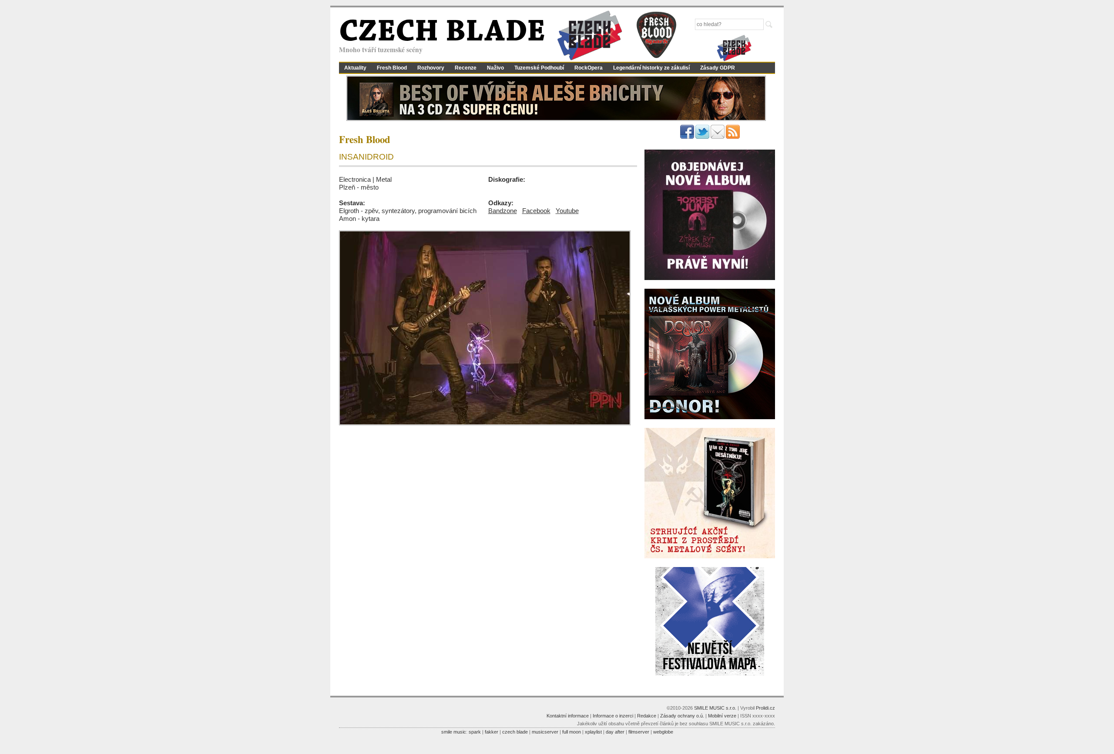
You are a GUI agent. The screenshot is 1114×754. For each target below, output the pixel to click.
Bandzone (502, 210)
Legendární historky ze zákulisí (651, 68)
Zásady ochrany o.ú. (682, 715)
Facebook (536, 210)
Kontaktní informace (568, 715)
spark (475, 731)
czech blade (515, 731)
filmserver (638, 731)
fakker (491, 731)
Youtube (567, 210)
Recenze (465, 68)
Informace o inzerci (613, 715)
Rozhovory (430, 68)
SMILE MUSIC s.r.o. (715, 708)
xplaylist (593, 731)
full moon (571, 731)
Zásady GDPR (717, 68)
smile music (453, 731)
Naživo (495, 68)
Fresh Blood (392, 68)
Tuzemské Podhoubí (539, 68)
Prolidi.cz (765, 708)
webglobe (663, 731)
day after (615, 731)
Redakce (646, 715)
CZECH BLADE (442, 33)
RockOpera (588, 68)
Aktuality (355, 68)
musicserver (545, 731)
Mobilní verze (722, 715)
